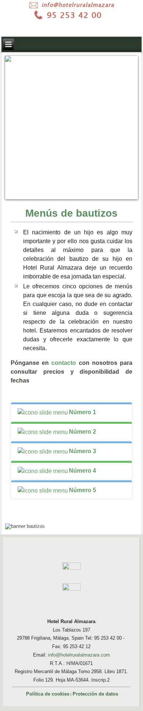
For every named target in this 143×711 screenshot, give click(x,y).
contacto (63, 363)
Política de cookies (47, 694)
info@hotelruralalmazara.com (79, 655)
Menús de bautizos (71, 213)
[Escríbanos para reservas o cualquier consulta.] (71, 5)
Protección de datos (95, 694)
